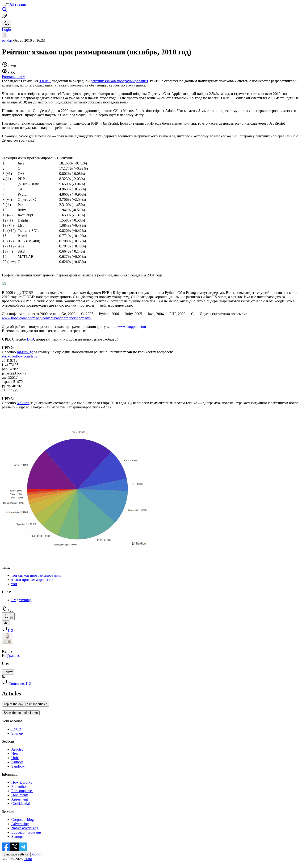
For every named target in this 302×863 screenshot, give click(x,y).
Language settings (16, 854)
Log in (16, 729)
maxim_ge (25, 352)
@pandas (13, 655)
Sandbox (18, 766)
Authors (17, 762)
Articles (17, 749)
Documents (19, 795)
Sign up (17, 733)
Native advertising (24, 828)
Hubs (15, 758)
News (15, 754)
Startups (17, 836)
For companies (22, 791)
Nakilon (23, 403)
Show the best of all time (21, 713)
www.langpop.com (131, 327)
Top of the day (13, 704)
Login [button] (6, 30)
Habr (28, 859)
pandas (7, 40)
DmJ (30, 339)
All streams (17, 4)
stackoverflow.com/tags (19, 356)
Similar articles (37, 704)
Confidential (20, 803)
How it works (21, 782)
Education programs (26, 832)
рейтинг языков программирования (119, 81)
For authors (19, 787)
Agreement (19, 799)
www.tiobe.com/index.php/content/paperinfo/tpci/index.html (47, 318)
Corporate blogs (23, 820)
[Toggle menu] (4, 5)
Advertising (20, 824)
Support (36, 854)
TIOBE (45, 81)
